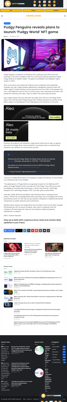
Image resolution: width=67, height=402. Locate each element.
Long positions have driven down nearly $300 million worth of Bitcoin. (12, 255)
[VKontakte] (40, 230)
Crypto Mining (56, 359)
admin (6, 36)
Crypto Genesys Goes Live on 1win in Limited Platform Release (32, 303)
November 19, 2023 (44, 171)
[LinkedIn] (24, 230)
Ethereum (7, 23)
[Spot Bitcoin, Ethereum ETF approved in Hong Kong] (54, 247)
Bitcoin (54, 349)
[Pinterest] (32, 230)
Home (24, 399)
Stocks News (55, 346)
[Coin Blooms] (33, 15)
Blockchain (55, 352)
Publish (33, 10)
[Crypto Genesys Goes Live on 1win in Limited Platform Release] (8, 304)
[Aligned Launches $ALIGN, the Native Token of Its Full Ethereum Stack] (8, 273)
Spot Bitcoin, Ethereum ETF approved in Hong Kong (53, 254)
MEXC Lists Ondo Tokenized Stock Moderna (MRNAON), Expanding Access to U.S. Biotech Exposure (48, 378)
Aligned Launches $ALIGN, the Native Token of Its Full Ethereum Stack (34, 271)
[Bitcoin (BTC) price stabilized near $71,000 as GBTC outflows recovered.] (33, 245)
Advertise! (56, 10)
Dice (11, 10)
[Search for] (65, 16)
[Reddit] (36, 230)
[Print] (48, 230)
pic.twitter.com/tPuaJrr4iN (29, 167)
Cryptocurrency (56, 362)
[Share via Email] (44, 230)
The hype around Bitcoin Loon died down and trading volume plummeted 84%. (21, 383)
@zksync (11, 161)
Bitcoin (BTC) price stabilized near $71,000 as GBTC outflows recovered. (33, 251)
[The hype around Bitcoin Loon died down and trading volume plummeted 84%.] (5, 386)
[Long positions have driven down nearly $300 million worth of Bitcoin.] (13, 247)
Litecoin (54, 357)
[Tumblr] (28, 230)
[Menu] (2, 16)
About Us (29, 399)
